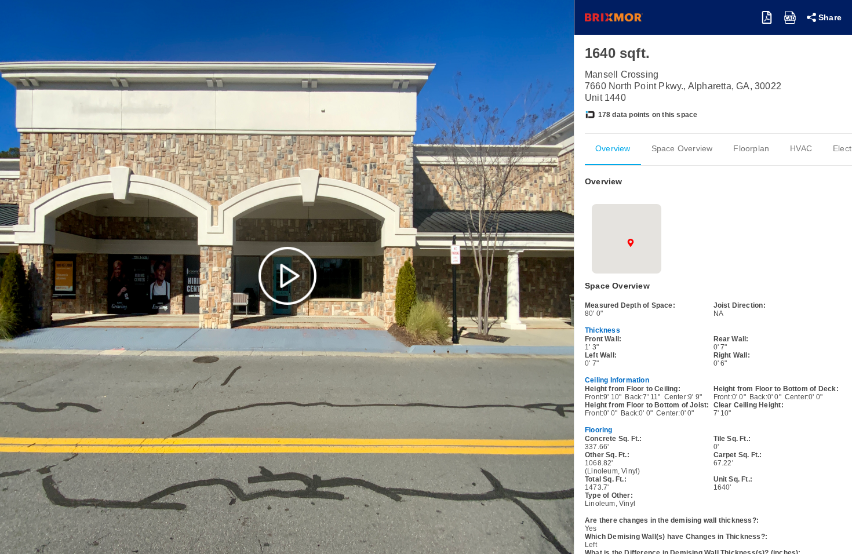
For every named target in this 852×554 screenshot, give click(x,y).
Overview (613, 148)
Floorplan (751, 148)
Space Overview (682, 148)
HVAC (801, 148)
